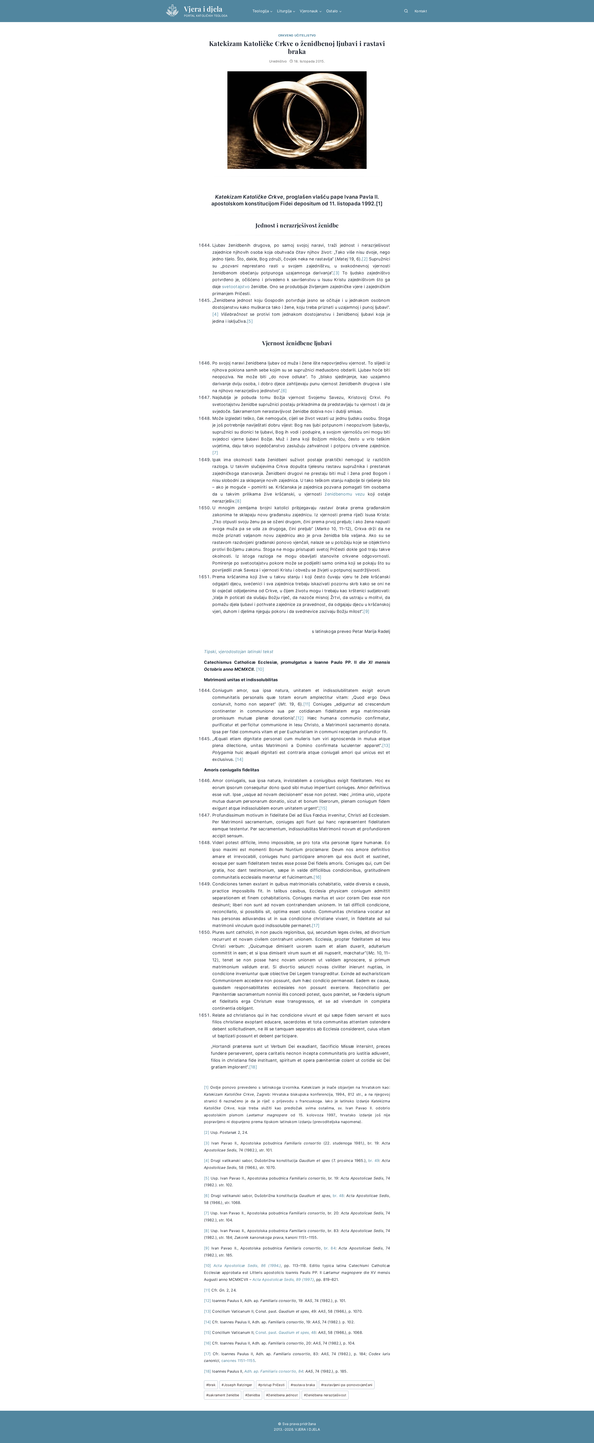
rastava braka (303, 1385)
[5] (250, 321)
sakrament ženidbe (222, 1395)
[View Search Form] (406, 11)
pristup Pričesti (271, 1385)
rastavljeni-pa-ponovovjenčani (346, 1385)
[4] (215, 314)
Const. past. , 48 (285, 1332)
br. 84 (330, 1248)
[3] (336, 272)
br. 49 (373, 1160)
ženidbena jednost (282, 1395)
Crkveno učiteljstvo (297, 35)
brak (211, 1385)
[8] (238, 501)
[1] (379, 204)
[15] (323, 808)
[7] (215, 452)
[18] (253, 1067)
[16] (317, 877)
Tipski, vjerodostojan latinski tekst (238, 651)
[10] (260, 669)
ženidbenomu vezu (345, 494)
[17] (316, 925)
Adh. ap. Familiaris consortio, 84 (273, 1371)
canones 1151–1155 (238, 1360)
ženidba (252, 1395)
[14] (239, 759)
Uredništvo (278, 61)
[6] (284, 390)
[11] (306, 704)
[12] (300, 718)
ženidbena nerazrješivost (325, 1395)
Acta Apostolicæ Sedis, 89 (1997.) (283, 1279)
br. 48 (338, 1195)
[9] (366, 611)
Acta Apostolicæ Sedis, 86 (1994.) (247, 1265)
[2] (365, 258)
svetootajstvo (236, 286)
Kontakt (421, 11)
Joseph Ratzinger (237, 1385)
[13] (386, 745)
